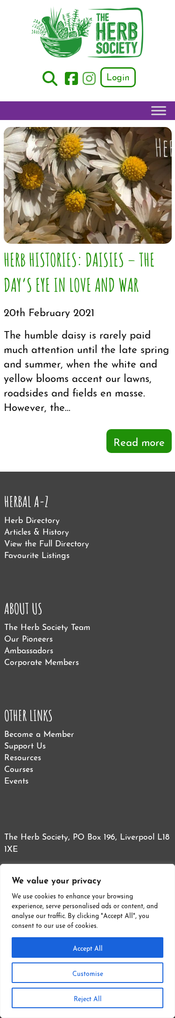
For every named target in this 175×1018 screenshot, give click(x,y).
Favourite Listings (37, 554)
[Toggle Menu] (158, 110)
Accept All (88, 947)
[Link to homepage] (88, 33)
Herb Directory (32, 519)
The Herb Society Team (47, 626)
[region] (87, 941)
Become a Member (39, 733)
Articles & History (36, 531)
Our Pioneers (28, 637)
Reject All (88, 998)
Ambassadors (28, 649)
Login (118, 76)
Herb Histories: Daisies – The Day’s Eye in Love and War (79, 271)
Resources (22, 756)
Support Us (25, 744)
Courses (18, 768)
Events (16, 779)
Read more (139, 441)
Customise (87, 972)
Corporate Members (41, 661)
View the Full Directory (46, 542)
